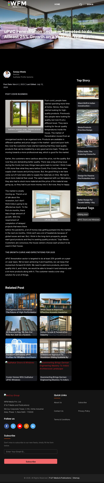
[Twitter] (13, 426)
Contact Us (58, 411)
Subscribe (82, 402)
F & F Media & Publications (60, 478)
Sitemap (76, 478)
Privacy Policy (84, 411)
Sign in (90, 4)
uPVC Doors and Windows (88, 220)
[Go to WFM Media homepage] (17, 4)
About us (58, 402)
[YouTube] (19, 426)
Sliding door (83, 214)
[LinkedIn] (33, 426)
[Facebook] (6, 426)
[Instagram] (26, 426)
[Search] (80, 4)
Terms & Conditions (62, 419)
